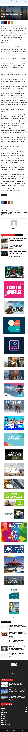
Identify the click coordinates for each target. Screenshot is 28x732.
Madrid (14, 194)
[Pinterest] (9, 22)
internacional (6, 4)
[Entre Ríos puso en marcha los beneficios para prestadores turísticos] (4, 246)
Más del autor (18, 235)
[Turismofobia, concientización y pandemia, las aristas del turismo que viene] (4, 698)
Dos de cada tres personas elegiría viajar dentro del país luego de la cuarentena (16, 684)
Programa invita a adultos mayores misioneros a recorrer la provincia (17, 627)
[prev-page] (2, 260)
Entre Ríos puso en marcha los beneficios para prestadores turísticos (16, 246)
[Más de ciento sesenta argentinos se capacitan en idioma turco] (4, 691)
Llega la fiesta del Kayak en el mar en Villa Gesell (20, 211)
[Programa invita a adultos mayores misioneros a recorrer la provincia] (4, 627)
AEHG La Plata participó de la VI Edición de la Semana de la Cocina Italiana (7, 213)
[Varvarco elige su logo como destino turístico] (4, 642)
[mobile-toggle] (2, 2)
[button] (26, 2)
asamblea (9, 194)
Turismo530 (5, 18)
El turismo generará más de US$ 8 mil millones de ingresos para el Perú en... (17, 655)
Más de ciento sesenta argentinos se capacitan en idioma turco (17, 690)
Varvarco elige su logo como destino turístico (16, 641)
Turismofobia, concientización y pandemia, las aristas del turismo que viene (17, 698)
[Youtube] (19, 674)
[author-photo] (14, 226)
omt (18, 194)
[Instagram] (12, 674)
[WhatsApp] (12, 22)
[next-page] (4, 260)
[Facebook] (2, 22)
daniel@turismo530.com (17, 670)
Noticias (12, 12)
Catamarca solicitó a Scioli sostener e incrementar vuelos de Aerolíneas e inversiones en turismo (17, 634)
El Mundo (12, 4)
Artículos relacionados (8, 235)
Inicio (2, 4)
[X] (5, 22)
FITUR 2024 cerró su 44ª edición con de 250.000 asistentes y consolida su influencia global (17, 648)
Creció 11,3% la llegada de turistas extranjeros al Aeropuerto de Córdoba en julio (17, 240)
